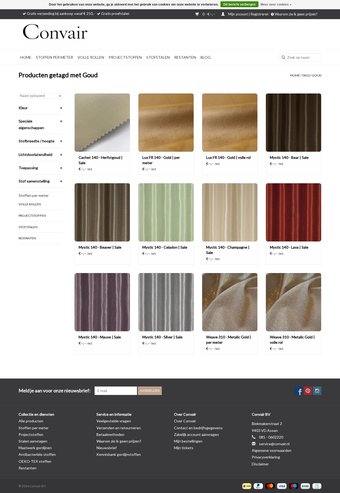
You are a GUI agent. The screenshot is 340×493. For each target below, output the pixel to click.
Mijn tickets (183, 447)
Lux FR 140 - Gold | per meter (161, 160)
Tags (306, 75)
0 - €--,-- (209, 14)
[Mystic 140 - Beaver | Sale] (102, 212)
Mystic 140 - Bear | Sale (289, 157)
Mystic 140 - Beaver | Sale (100, 247)
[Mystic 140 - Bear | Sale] (293, 122)
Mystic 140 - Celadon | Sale (164, 247)
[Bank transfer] (305, 486)
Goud (316, 75)
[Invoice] (316, 486)
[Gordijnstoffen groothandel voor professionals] (69, 35)
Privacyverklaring (266, 457)
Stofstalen (158, 57)
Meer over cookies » (276, 4)
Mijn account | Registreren (248, 14)
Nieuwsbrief (106, 447)
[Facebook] (298, 390)
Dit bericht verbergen (239, 4)
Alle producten (31, 421)
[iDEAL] (246, 486)
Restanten (185, 57)
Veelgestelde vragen (113, 421)
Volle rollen (91, 57)
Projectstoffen (125, 57)
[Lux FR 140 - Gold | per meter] (166, 122)
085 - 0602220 (271, 437)
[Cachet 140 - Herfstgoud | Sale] (102, 122)
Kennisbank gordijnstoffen (118, 454)
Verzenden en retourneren (118, 428)
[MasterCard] (269, 486)
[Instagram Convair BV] (317, 390)
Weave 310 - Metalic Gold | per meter (228, 340)
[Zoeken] (281, 57)
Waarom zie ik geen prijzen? (295, 14)
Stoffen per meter (54, 57)
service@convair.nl (274, 443)
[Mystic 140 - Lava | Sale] (293, 212)
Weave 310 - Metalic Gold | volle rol (292, 340)
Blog (206, 57)
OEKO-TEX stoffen (35, 461)
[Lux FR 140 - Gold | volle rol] (230, 122)
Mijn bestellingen (188, 441)
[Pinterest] (308, 390)
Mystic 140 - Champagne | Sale (227, 250)
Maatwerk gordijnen (35, 447)
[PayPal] (258, 486)
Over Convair (185, 421)
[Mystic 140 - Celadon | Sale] (166, 212)
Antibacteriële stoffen (37, 454)
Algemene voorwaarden (271, 450)
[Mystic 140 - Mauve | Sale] (102, 302)
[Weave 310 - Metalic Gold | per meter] (230, 302)
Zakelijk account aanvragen (196, 434)
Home (25, 57)
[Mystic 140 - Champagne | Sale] (230, 212)
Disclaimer (260, 464)
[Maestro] (293, 486)
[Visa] (281, 486)
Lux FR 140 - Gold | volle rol (228, 157)
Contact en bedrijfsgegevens (198, 428)
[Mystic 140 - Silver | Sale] (166, 302)
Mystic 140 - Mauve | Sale (100, 337)
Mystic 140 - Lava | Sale (289, 247)
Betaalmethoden (110, 434)
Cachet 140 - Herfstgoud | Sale (100, 160)
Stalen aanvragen (33, 441)
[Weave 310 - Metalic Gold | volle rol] (293, 302)
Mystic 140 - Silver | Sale (162, 337)
